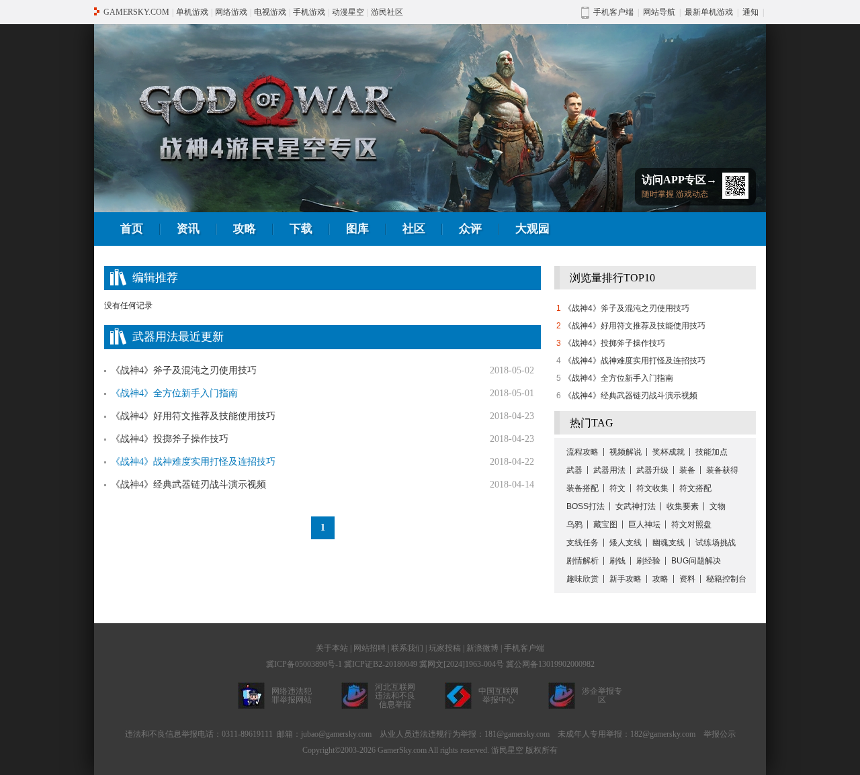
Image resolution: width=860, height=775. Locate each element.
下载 (301, 228)
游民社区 (387, 12)
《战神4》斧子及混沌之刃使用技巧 (184, 370)
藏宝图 (605, 524)
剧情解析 (582, 561)
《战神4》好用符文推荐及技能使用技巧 (193, 416)
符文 (617, 488)
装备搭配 (582, 488)
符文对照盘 (691, 524)
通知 (750, 12)
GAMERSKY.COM (136, 12)
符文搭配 (695, 488)
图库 (357, 228)
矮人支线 (625, 543)
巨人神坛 (644, 524)
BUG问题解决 (696, 561)
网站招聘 (369, 648)
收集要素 (682, 506)
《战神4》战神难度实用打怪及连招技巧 (634, 360)
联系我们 (407, 648)
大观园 (532, 228)
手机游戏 (309, 12)
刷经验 (648, 561)
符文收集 (652, 488)
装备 (687, 470)
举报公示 (719, 734)
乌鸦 (574, 524)
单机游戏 (192, 12)
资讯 (188, 228)
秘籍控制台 (726, 579)
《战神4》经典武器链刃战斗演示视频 (188, 485)
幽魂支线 (668, 543)
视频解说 (625, 452)
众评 (470, 228)
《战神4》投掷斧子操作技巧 (169, 439)
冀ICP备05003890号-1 (304, 664)
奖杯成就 (668, 452)
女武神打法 (635, 506)
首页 (131, 228)
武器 (574, 470)
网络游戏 (231, 12)
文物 (718, 506)
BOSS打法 (585, 506)
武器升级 (652, 470)
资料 (687, 579)
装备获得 (722, 470)
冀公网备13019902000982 (550, 664)
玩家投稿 (445, 648)
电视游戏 (270, 12)
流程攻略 (582, 452)
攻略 (244, 228)
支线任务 (582, 543)
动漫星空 (348, 12)
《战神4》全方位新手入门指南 (618, 378)
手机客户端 (524, 648)
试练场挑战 (715, 543)
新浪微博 (482, 648)
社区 (413, 228)
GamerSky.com (402, 750)
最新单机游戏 (709, 12)
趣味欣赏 (582, 579)
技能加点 (711, 452)
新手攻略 (625, 579)
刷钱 (617, 561)
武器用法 (609, 470)
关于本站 (332, 648)
